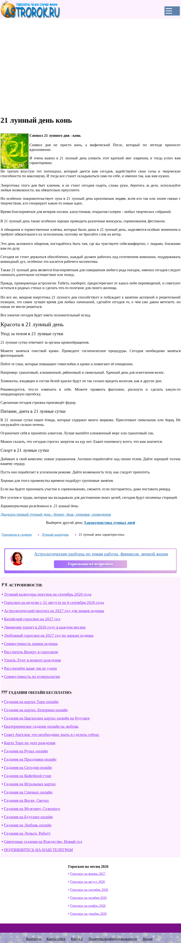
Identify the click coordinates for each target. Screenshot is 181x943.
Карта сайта (56, 939)
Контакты (33, 939)
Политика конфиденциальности (113, 939)
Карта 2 (77, 939)
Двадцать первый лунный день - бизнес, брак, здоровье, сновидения (55, 514)
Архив (147, 939)
